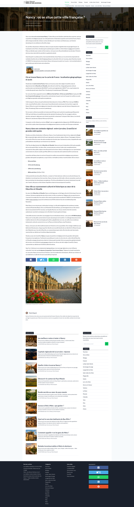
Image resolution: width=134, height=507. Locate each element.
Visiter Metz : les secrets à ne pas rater (101, 192)
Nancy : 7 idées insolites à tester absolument (101, 181)
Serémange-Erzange (106, 2)
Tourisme (67, 2)
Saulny (92, 5)
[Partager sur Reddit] (76, 260)
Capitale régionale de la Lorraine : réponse (54, 352)
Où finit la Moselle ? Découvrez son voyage (100, 141)
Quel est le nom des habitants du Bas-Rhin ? (54, 419)
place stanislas (34, 199)
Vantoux (88, 91)
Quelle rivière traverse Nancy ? (49, 365)
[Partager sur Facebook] (31, 260)
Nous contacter (70, 476)
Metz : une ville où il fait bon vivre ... (100, 151)
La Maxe (88, 94)
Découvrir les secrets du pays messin (100, 222)
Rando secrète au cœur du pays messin (52, 392)
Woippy (80, 2)
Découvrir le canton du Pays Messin (51, 379)
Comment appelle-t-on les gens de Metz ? (45, 70)
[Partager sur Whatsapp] (53, 260)
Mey (87, 106)
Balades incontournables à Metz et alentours (55, 446)
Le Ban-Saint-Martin (94, 2)
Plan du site (70, 472)
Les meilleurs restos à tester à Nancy (100, 161)
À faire (87, 112)
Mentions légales (71, 466)
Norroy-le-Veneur (107, 5)
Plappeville (87, 5)
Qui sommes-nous (71, 470)
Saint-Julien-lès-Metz (79, 5)
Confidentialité (70, 468)
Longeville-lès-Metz (70, 5)
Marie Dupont (38, 25)
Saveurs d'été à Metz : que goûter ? (51, 406)
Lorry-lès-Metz (98, 5)
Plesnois (88, 97)
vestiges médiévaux (96, 120)
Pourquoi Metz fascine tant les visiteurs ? (100, 212)
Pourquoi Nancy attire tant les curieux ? (100, 202)
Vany (87, 103)
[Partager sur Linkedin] (65, 260)
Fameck (86, 2)
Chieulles (88, 100)
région (70, 48)
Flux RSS (69, 474)
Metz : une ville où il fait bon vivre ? (31, 472)
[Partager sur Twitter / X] (42, 260)
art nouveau (44, 242)
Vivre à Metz (74, 2)
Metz (87, 109)
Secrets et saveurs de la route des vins (100, 171)
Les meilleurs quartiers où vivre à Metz (101, 131)
